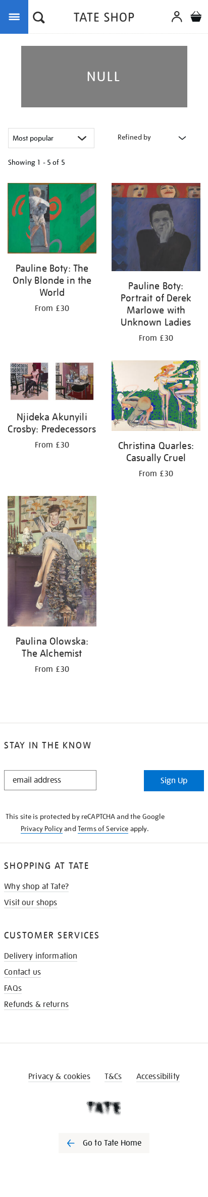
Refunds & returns (36, 1004)
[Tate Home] (104, 1108)
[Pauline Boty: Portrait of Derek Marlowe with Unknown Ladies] (156, 229)
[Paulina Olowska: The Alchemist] (52, 562)
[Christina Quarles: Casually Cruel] (156, 397)
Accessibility (158, 1077)
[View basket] (195, 18)
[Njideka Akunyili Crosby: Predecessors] (52, 383)
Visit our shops (30, 903)
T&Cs (113, 1077)
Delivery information (40, 956)
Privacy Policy (42, 828)
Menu (16, 16)
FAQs (13, 988)
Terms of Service (103, 828)
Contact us (22, 972)
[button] (38, 19)
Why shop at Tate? (36, 886)
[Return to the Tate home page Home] (104, 19)
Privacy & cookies (59, 1077)
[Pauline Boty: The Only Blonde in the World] (52, 220)
